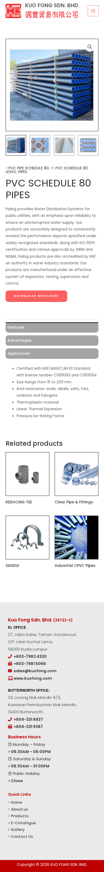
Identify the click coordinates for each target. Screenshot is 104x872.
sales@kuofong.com (35, 671)
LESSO (11, 171)
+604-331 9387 (28, 726)
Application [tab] (18, 353)
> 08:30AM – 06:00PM (29, 751)
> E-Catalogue (22, 823)
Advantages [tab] (19, 340)
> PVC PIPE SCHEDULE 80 (27, 168)
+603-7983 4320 (30, 656)
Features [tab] (16, 327)
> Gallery (16, 829)
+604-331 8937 (28, 719)
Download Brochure (36, 296)
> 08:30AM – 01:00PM (28, 766)
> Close (15, 780)
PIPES (22, 171)
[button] (90, 47)
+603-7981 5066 (30, 663)
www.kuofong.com (32, 678)
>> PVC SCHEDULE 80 (69, 168)
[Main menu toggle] (93, 10)
